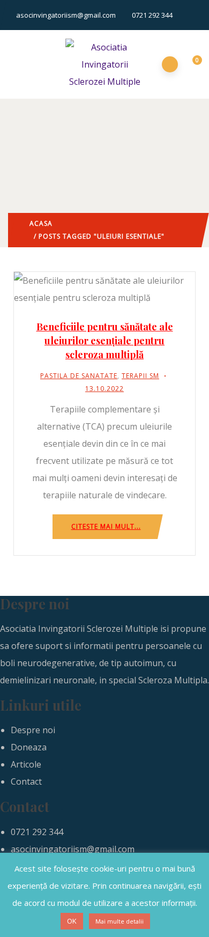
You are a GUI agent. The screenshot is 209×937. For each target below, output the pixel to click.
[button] (191, 64)
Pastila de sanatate (78, 375)
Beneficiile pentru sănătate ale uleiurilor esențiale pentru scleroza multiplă (104, 340)
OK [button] (72, 921)
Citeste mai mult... (106, 526)
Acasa (41, 223)
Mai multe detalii (119, 921)
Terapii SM (140, 375)
